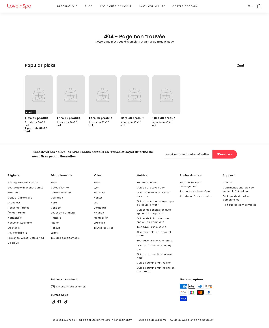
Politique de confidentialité (239, 205)
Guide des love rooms (153, 320)
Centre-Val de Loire (20, 197)
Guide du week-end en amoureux (191, 320)
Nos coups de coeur (116, 6)
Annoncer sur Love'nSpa (195, 191)
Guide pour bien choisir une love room (154, 194)
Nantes (98, 197)
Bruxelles (99, 222)
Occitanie (14, 228)
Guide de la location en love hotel (154, 256)
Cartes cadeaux (185, 6)
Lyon (96, 187)
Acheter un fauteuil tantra (196, 196)
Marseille (99, 192)
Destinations (67, 6)
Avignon (99, 212)
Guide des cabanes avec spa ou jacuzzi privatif (155, 203)
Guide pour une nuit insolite (154, 262)
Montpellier (101, 218)
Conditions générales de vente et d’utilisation (238, 189)
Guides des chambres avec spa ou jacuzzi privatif (154, 211)
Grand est (14, 202)
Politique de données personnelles (236, 198)
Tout (240, 65)
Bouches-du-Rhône (63, 212)
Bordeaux (100, 207)
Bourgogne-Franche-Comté (25, 187)
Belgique (13, 243)
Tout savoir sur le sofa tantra (154, 240)
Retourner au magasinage (156, 41)
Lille (96, 202)
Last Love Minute (152, 6)
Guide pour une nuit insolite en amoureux (156, 269)
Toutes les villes (103, 228)
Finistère (56, 218)
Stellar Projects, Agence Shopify (112, 320)
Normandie (15, 218)
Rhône (55, 222)
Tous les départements (65, 238)
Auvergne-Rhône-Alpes (23, 182)
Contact (228, 182)
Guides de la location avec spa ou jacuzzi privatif (153, 220)
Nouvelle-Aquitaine (20, 222)
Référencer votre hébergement (190, 184)
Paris (54, 182)
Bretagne (14, 192)
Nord (54, 202)
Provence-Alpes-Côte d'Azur (26, 238)
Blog (89, 6)
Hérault (55, 228)
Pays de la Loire (17, 232)
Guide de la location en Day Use (154, 247)
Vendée (56, 207)
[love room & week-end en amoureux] (19, 6)
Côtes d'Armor (60, 187)
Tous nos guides (147, 182)
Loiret (54, 232)
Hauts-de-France (19, 207)
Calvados (57, 197)
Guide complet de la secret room (154, 233)
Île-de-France (17, 212)
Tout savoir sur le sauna (151, 227)
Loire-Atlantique (61, 192)
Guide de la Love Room (151, 187)
